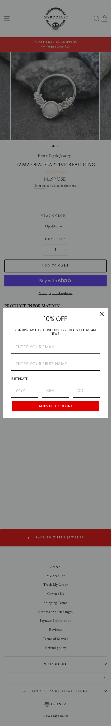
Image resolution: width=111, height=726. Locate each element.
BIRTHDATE (19, 378)
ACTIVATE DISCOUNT (55, 406)
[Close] (102, 314)
